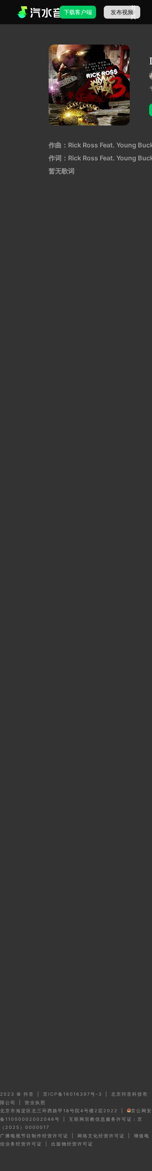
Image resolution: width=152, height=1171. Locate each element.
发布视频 (122, 12)
